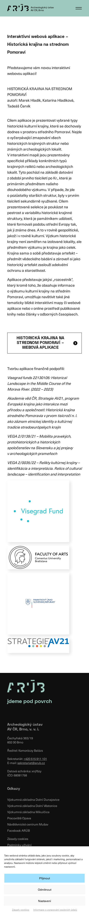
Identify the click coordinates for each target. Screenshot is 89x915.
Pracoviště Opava (19, 818)
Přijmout (44, 878)
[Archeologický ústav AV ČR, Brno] (30, 7)
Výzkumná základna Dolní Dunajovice (33, 799)
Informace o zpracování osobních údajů (55, 909)
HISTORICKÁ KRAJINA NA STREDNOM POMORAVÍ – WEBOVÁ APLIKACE (40, 343)
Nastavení (44, 901)
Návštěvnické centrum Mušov (27, 824)
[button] (78, 8)
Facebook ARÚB (18, 830)
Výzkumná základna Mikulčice (28, 812)
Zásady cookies (20, 909)
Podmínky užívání (19, 845)
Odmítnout (44, 889)
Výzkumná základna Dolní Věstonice (32, 805)
